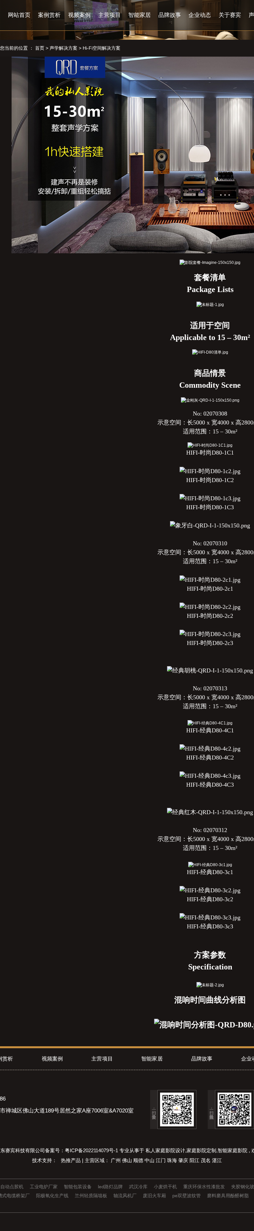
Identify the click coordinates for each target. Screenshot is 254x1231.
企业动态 (200, 15)
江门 (161, 1160)
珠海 (172, 1160)
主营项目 (109, 15)
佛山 (127, 1160)
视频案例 (79, 15)
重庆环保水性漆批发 (204, 1186)
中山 (150, 1160)
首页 (39, 48)
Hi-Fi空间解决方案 (101, 48)
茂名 (206, 1160)
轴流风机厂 (125, 1195)
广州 (116, 1160)
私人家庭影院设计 (165, 1150)
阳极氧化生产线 (53, 1195)
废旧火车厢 (155, 1195)
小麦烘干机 (166, 1186)
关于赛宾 (230, 15)
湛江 (217, 1160)
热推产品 (71, 1160)
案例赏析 (49, 15)
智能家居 (139, 15)
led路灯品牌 (111, 1186)
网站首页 (19, 15)
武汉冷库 (139, 1186)
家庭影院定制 (201, 1150)
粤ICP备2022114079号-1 (91, 1150)
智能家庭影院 (232, 1150)
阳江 (195, 1160)
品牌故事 (169, 15)
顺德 (139, 1160)
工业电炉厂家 (44, 1186)
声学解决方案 (63, 48)
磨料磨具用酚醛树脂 (228, 1195)
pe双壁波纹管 (187, 1195)
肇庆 (184, 1160)
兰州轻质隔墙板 (91, 1195)
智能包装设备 (78, 1186)
